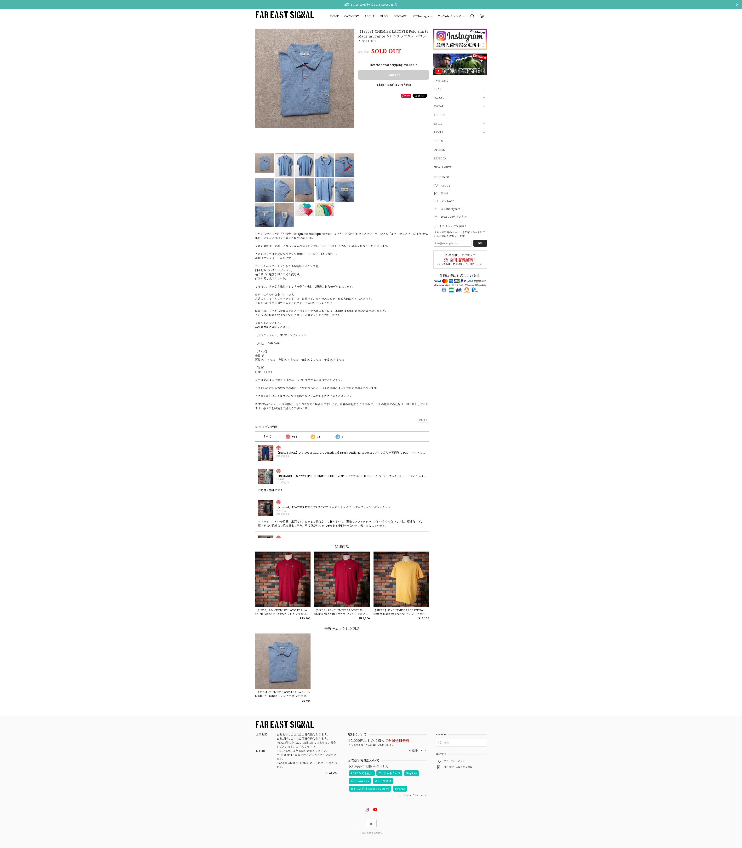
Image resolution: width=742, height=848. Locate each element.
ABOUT (369, 16)
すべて (267, 436)
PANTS (438, 132)
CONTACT (400, 16)
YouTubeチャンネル (451, 16)
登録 (480, 243)
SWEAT (439, 106)
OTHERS (439, 150)
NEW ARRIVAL (443, 167)
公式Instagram (422, 16)
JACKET (439, 97)
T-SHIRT (439, 115)
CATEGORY (351, 16)
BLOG (384, 16)
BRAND (439, 89)
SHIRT (438, 123)
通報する (423, 420)
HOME (334, 16)
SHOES (438, 141)
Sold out (393, 75)
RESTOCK (440, 158)
